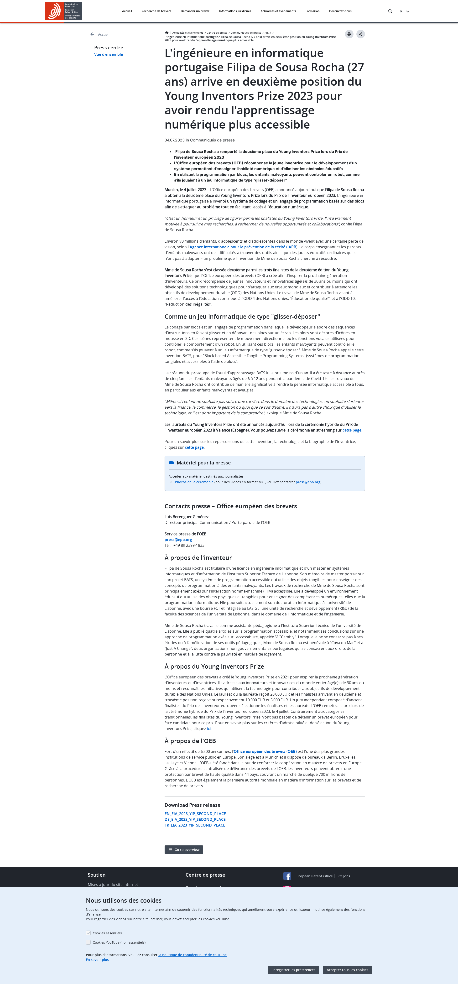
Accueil (127, 11)
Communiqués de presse (246, 32)
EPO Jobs (343, 876)
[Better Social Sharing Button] (360, 34)
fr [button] (400, 11)
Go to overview (187, 849)
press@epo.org (308, 482)
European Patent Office (314, 876)
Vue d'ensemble (108, 54)
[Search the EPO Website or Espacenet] (390, 11)
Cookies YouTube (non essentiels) (119, 942)
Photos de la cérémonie (194, 482)
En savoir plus (97, 959)
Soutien (97, 875)
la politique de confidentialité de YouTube (192, 955)
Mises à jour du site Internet (113, 884)
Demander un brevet (195, 11)
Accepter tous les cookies (347, 970)
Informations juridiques (235, 11)
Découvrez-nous (340, 11)
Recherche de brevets (156, 11)
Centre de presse (217, 32)
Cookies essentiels (107, 933)
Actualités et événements (278, 11)
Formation (313, 11)
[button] (83, 11)
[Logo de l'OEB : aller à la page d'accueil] (63, 11)
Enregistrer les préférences (293, 970)
